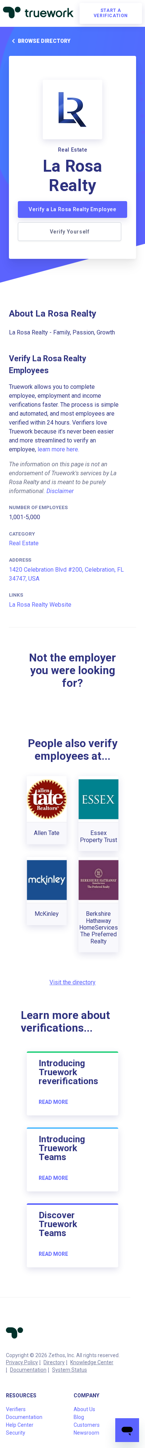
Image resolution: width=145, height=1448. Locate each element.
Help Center (19, 1425)
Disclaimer (60, 491)
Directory (54, 1362)
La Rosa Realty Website (40, 604)
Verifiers (16, 1409)
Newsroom (86, 1433)
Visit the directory (72, 982)
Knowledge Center (91, 1362)
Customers (87, 1425)
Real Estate (24, 543)
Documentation (28, 1370)
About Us (84, 1409)
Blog (79, 1417)
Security (15, 1433)
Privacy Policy (22, 1362)
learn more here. (58, 449)
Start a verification (111, 13)
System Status (69, 1370)
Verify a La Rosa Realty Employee (72, 209)
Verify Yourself (70, 232)
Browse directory (44, 41)
